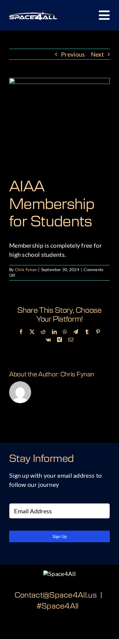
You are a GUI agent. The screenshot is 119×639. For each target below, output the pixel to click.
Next (97, 54)
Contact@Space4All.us (56, 595)
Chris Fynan (26, 269)
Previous (73, 54)
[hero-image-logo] (33, 13)
